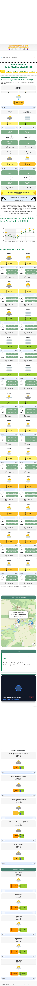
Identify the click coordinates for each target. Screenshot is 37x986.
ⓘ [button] (33, 644)
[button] (18, 621)
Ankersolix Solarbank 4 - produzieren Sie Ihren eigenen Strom (17, 657)
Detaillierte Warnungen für (18, 614)
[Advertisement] (18, 21)
